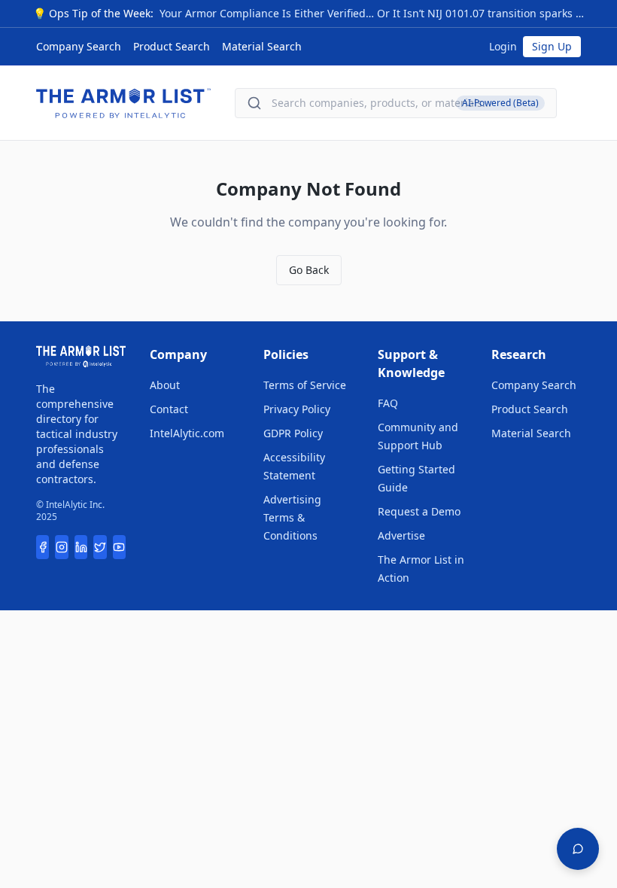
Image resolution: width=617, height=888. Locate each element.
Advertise (401, 535)
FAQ (388, 403)
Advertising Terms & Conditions (292, 517)
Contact (169, 409)
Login (503, 46)
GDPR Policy (293, 433)
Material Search (262, 46)
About (165, 385)
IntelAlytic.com (187, 433)
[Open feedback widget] (578, 849)
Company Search (78, 46)
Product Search (171, 46)
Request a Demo (419, 511)
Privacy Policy (296, 409)
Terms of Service (304, 385)
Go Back (309, 270)
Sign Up (552, 46)
